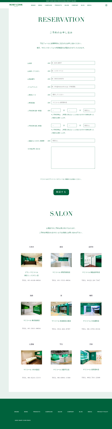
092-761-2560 (93, 378)
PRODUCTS (58, 5)
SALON (67, 5)
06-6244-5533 (34, 378)
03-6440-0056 (34, 280)
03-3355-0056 (64, 280)
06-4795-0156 (93, 329)
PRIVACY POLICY (102, 411)
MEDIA (89, 5)
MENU (40, 5)
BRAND (33, 5)
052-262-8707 (64, 329)
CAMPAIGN (48, 5)
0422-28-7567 (93, 280)
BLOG (83, 5)
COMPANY (75, 5)
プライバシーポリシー (56, 179)
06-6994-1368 (64, 378)
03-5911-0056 (34, 328)
